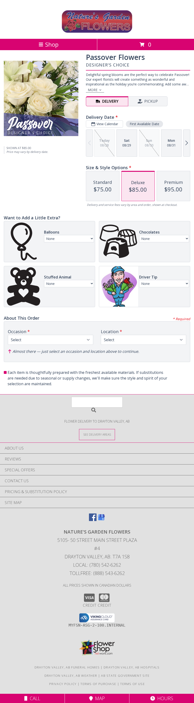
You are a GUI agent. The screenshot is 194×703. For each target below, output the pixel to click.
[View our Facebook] (93, 519)
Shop (51, 44)
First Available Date (144, 124)
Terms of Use (132, 684)
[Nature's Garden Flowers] (97, 32)
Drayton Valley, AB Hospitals (131, 667)
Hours (164, 698)
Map (99, 698)
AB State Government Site (125, 675)
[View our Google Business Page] (101, 519)
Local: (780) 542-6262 (97, 565)
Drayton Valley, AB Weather (70, 675)
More (92, 90)
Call (33, 698)
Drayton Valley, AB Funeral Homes (67, 667)
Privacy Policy (62, 684)
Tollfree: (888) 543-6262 (97, 573)
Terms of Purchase (98, 684)
